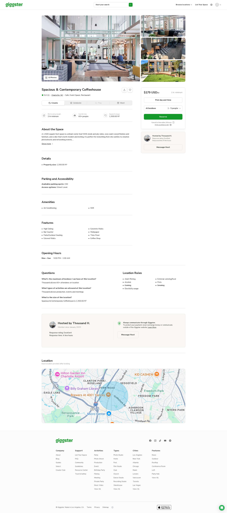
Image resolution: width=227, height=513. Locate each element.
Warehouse (118, 485)
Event (96, 466)
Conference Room (158, 466)
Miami (135, 470)
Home (116, 459)
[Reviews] (170, 440)
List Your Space (201, 5)
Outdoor (155, 459)
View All (97, 489)
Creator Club (60, 470)
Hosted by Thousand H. (162, 136)
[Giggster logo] (64, 440)
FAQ (76, 459)
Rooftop (155, 462)
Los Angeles (137, 455)
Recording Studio (120, 481)
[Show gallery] (91, 48)
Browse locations (183, 5)
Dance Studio (119, 478)
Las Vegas (137, 485)
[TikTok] (160, 440)
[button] (222, 508)
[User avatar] (217, 5)
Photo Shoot (99, 459)
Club (115, 470)
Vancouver (137, 478)
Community (79, 462)
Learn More (152, 327)
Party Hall (155, 474)
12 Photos (52, 77)
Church (116, 474)
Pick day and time (163, 100)
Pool (115, 462)
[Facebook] (150, 440)
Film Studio (118, 466)
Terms (89, 507)
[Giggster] (14, 5)
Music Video (98, 485)
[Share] (124, 89)
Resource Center (81, 470)
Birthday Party (99, 470)
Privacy (97, 507)
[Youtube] (165, 440)
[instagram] (155, 440)
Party (96, 455)
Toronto (136, 481)
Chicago (136, 466)
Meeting (97, 478)
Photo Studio (118, 455)
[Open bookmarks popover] (130, 89)
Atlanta (135, 462)
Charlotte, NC (57, 95)
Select (58, 466)
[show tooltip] (173, 122)
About (58, 455)
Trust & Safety (80, 474)
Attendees (151, 108)
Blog (57, 459)
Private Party (99, 481)
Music (154, 455)
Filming (96, 474)
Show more (46, 144)
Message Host (163, 147)
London (135, 474)
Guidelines (79, 466)
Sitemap (106, 507)
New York (136, 459)
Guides (58, 462)
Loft (153, 470)
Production (98, 462)
